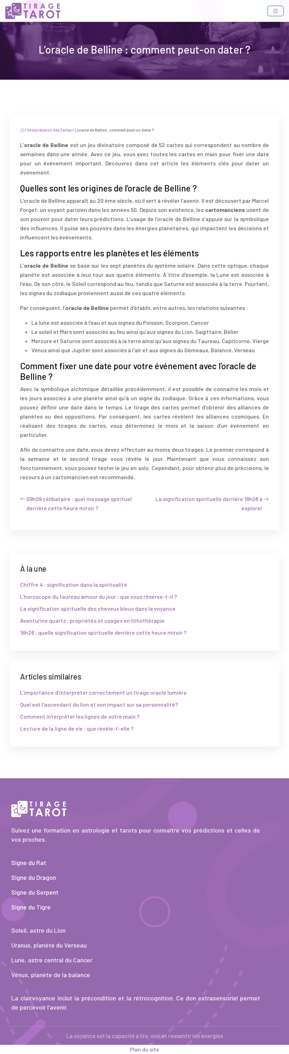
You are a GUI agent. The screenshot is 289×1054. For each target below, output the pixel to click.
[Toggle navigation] (276, 11)
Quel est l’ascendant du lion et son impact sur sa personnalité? (99, 704)
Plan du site (144, 1049)
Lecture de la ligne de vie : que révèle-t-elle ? (77, 728)
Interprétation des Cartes (49, 130)
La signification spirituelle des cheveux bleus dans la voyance (98, 608)
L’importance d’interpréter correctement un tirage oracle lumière (103, 692)
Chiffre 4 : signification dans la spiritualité (73, 584)
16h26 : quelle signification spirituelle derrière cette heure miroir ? (103, 632)
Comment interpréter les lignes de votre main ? (80, 716)
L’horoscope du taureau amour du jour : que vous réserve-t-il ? (98, 596)
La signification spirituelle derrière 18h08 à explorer (209, 503)
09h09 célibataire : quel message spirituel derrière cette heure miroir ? (79, 503)
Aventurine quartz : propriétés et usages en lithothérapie (92, 620)
